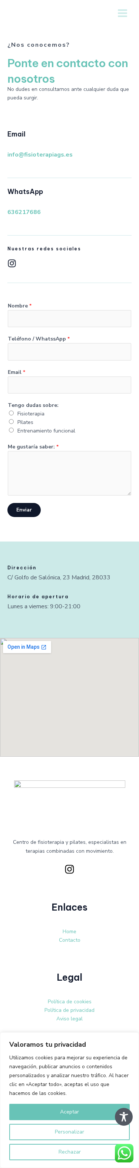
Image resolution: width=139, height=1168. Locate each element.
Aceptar (69, 1111)
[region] (69, 1100)
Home (69, 931)
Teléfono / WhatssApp (39, 338)
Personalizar (69, 1131)
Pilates (25, 422)
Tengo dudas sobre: (33, 405)
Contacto (69, 940)
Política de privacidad (69, 1010)
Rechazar (70, 1151)
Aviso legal (69, 1018)
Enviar (24, 509)
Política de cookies (70, 1001)
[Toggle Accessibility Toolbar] (123, 1116)
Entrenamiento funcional (46, 430)
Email (16, 372)
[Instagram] (69, 869)
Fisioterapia (30, 413)
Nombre (20, 305)
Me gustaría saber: (33, 446)
